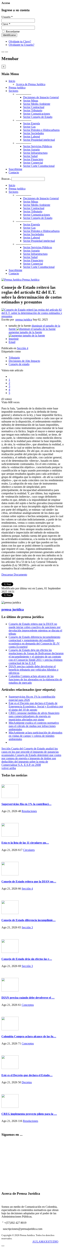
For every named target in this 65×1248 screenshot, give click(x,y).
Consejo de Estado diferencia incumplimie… (28, 920)
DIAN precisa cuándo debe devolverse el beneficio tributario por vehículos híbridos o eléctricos (33, 669)
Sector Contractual (33, 107)
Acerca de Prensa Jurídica (30, 84)
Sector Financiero (33, 159)
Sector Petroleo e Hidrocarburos (41, 130)
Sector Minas (30, 100)
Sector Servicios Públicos (37, 146)
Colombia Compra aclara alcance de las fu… (28, 1036)
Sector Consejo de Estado (37, 116)
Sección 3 (27, 927)
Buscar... (6, 178)
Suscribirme (15, 169)
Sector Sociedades (33, 133)
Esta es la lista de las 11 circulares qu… (25, 842)
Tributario (14, 357)
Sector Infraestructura (35, 152)
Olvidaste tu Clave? (20, 41)
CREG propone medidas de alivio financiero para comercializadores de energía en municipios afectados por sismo (34, 716)
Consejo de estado (19, 364)
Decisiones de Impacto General (41, 97)
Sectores (13, 90)
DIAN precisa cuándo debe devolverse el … (28, 997)
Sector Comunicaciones (36, 113)
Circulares (29, 849)
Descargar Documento (14, 574)
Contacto (14, 172)
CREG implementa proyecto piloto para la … (29, 1113)
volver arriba (8, 768)
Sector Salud (30, 156)
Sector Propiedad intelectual (39, 139)
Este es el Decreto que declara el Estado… (27, 1075)
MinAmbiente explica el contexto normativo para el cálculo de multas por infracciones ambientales (34, 726)
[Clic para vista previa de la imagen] (32, 316)
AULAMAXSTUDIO (45, 1241)
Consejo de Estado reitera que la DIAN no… (28, 881)
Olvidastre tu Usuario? (21, 44)
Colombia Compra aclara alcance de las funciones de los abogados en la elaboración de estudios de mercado (35, 679)
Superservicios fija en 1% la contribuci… (26, 804)
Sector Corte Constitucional (39, 165)
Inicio (12, 81)
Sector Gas (29, 126)
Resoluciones (29, 811)
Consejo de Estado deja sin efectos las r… (26, 958)
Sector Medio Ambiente (36, 103)
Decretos (27, 1082)
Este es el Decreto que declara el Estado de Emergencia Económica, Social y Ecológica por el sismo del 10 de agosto (36, 706)
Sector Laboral (31, 136)
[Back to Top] (2, 1245)
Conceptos (28, 1004)
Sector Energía (31, 123)
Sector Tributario (32, 110)
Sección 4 (22, 348)
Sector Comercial (33, 162)
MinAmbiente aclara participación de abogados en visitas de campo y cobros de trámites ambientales (35, 736)
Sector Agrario (31, 149)
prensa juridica (23, 319)
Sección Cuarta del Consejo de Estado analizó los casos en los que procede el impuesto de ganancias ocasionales (30, 752)
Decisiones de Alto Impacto (24, 360)
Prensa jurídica (17, 87)
